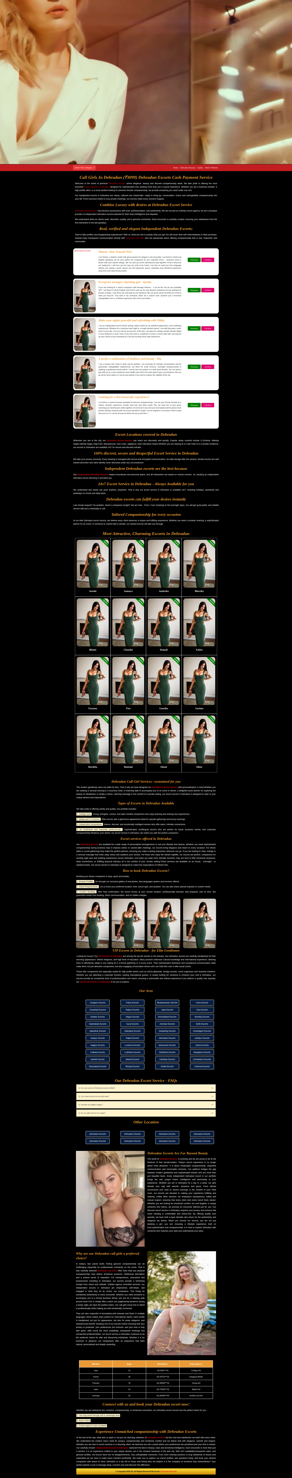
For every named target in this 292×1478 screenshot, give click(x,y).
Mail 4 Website (211, 168)
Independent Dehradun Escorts (92, 474)
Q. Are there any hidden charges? (90, 1105)
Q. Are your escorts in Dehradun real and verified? (96, 1088)
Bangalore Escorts (202, 1052)
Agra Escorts (167, 1010)
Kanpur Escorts (98, 1038)
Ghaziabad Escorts (97, 1066)
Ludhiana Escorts (132, 1052)
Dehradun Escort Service (119, 440)
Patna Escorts (132, 1003)
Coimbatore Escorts (202, 1059)
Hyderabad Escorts (97, 1024)
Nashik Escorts (97, 1059)
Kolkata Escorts (98, 1052)
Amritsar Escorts (167, 1024)
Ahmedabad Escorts (167, 1017)
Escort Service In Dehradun (97, 187)
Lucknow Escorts (132, 1045)
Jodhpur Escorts (202, 1038)
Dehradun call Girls (107, 1271)
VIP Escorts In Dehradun (110, 956)
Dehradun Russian (187, 168)
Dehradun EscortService (86, 211)
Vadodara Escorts (132, 1031)
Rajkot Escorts (132, 1038)
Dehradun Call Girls (135, 238)
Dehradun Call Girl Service (165, 787)
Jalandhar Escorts (97, 1031)
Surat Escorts (132, 1024)
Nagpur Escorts (98, 1045)
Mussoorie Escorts (167, 1045)
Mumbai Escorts (202, 1017)
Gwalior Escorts (97, 1017)
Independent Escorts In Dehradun (112, 1448)
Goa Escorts (202, 1010)
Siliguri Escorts (132, 1017)
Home (175, 168)
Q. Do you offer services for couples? (92, 1113)
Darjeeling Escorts (167, 1031)
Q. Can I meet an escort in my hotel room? (93, 1096)
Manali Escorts (132, 1059)
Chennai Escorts (202, 1066)
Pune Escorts (202, 1003)
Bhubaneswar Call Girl (167, 1003)
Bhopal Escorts (132, 1066)
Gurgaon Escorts (97, 1003)
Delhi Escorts (202, 1024)
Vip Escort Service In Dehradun (95, 982)
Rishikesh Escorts (167, 1052)
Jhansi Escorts (202, 1045)
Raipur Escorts (132, 1010)
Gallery (200, 168)
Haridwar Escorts (167, 1059)
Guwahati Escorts (98, 1010)
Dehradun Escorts (117, 183)
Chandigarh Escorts (202, 1031)
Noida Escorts (167, 1066)
